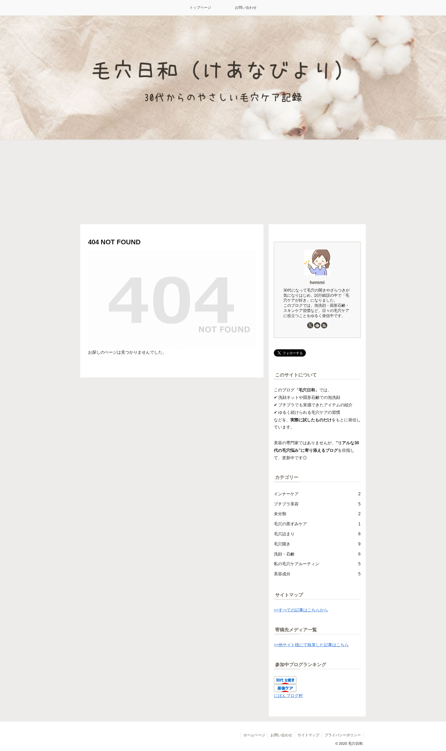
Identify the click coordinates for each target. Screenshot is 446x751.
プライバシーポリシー (343, 735)
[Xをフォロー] (310, 325)
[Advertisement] (223, 182)
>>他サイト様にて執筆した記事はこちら (311, 645)
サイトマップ (308, 735)
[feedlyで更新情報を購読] (317, 325)
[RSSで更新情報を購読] (324, 325)
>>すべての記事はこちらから (301, 610)
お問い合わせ (281, 735)
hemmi (317, 282)
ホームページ (254, 735)
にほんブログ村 (288, 695)
